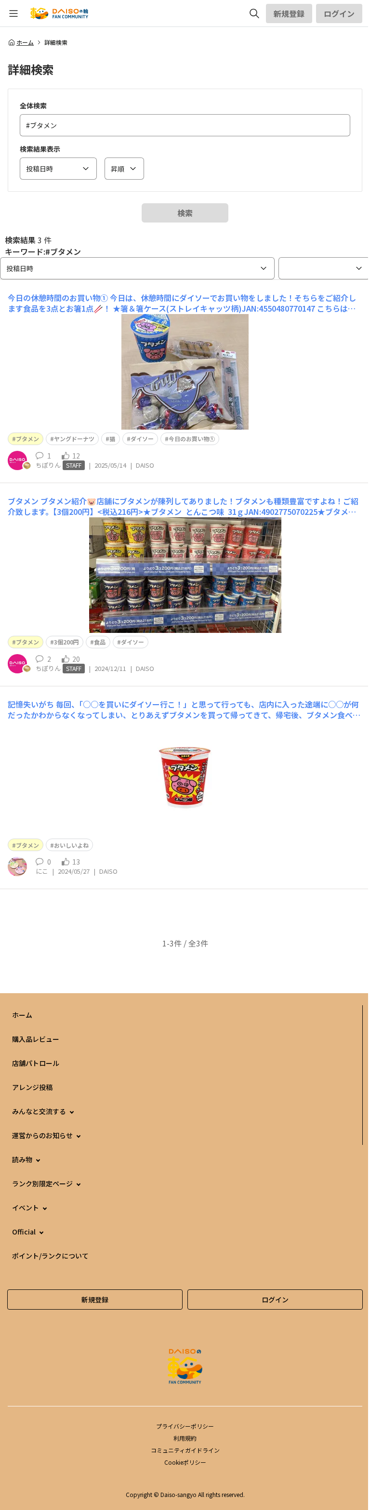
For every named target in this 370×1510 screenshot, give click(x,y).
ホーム (25, 42)
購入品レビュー (35, 1039)
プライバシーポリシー (185, 1426)
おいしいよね (71, 845)
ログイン (339, 13)
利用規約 (185, 1438)
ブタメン (27, 438)
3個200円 (66, 642)
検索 (185, 213)
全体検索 (33, 105)
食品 (100, 642)
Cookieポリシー (185, 1462)
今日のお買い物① (192, 438)
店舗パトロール (35, 1063)
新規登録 (289, 13)
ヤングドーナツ (74, 438)
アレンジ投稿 (32, 1087)
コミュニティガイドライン (185, 1450)
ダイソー (142, 438)
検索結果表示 (40, 149)
